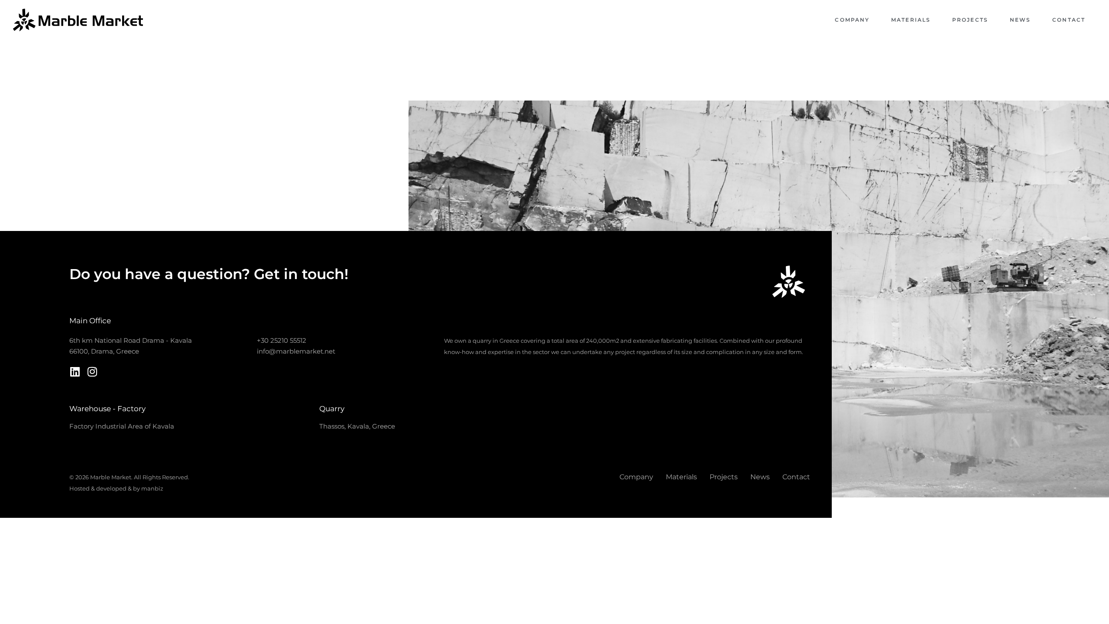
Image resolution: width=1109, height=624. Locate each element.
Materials (911, 19)
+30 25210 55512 (281, 340)
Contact (1068, 19)
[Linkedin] (74, 371)
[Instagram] (92, 371)
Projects (970, 19)
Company (852, 19)
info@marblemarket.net (296, 351)
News (1020, 19)
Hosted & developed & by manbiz (116, 488)
